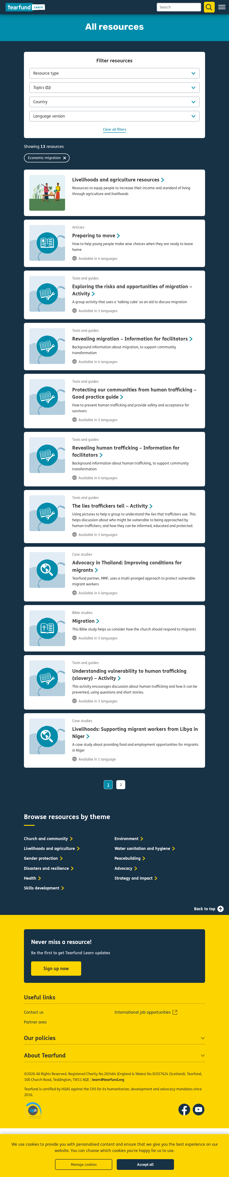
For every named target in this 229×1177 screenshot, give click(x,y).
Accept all (145, 1164)
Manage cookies (84, 1164)
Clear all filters (114, 129)
